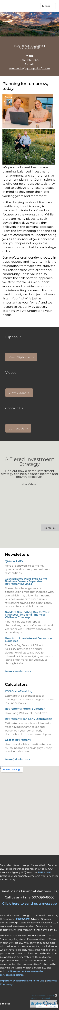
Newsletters (17, 554)
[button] (48, 6)
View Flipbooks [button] (20, 357)
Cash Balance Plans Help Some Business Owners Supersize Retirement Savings (26, 581)
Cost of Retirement (18, 739)
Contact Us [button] (17, 428)
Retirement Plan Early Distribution (28, 718)
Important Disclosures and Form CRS (22, 980)
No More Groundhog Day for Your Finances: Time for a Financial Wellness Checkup (27, 615)
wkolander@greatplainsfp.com (29, 68)
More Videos (29, 484)
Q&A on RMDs (14, 561)
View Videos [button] (17, 392)
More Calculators (17, 759)
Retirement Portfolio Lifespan (25, 708)
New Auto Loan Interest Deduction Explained (28, 639)
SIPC (49, 872)
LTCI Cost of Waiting (18, 691)
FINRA (41, 872)
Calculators (16, 684)
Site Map (5, 1003)
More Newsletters (18, 671)
